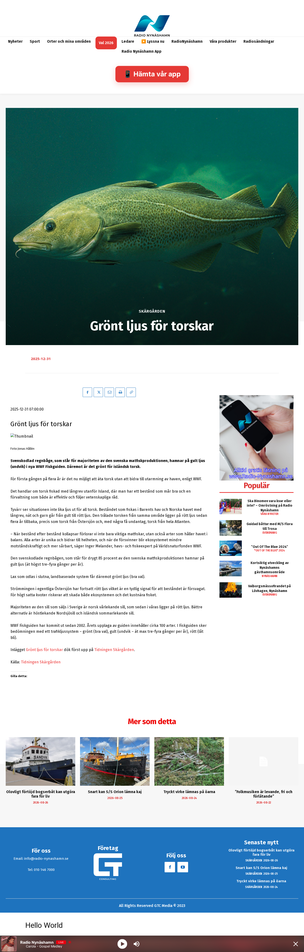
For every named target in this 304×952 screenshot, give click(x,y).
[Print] (120, 392)
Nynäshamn (269, 576)
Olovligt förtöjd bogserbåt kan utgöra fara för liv (40, 794)
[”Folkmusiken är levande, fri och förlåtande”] (263, 761)
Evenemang (269, 532)
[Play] (122, 944)
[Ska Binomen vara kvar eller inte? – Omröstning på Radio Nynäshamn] (230, 506)
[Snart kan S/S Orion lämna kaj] (115, 761)
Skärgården (152, 311)
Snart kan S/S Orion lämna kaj (115, 792)
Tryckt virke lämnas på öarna (189, 792)
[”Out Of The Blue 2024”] (230, 548)
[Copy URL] (131, 392)
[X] (98, 392)
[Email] (109, 392)
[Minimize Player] (295, 943)
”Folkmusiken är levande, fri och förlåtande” (263, 794)
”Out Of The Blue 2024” (269, 547)
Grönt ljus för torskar (44, 649)
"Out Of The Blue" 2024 (269, 550)
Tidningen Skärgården (114, 649)
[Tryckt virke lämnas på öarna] (189, 761)
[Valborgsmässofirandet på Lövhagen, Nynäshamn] (230, 590)
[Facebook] (87, 392)
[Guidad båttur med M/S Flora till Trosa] (230, 528)
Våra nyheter (270, 514)
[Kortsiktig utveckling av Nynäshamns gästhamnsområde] (230, 568)
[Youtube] (182, 867)
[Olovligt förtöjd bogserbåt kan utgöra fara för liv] (40, 761)
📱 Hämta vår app (152, 74)
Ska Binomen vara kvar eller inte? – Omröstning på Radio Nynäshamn (269, 505)
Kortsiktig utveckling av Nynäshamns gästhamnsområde (270, 567)
